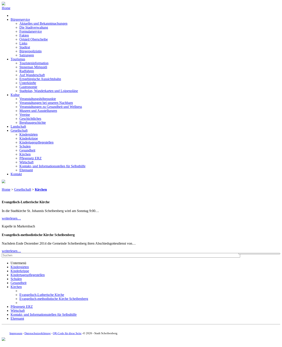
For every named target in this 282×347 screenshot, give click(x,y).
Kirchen (25, 154)
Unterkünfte (27, 83)
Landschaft (18, 126)
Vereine (24, 114)
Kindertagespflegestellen (36, 142)
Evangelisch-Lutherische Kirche (41, 295)
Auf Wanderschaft (32, 75)
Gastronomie (28, 87)
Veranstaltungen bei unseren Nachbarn (46, 103)
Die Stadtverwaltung (33, 27)
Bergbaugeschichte (32, 122)
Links (23, 43)
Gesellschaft (19, 130)
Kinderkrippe (28, 138)
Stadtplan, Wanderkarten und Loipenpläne (48, 91)
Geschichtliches (30, 118)
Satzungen (26, 55)
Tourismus (18, 59)
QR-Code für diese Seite (67, 333)
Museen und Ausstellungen (38, 111)
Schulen (25, 146)
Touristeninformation (33, 63)
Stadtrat (24, 47)
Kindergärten (28, 134)
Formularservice (30, 31)
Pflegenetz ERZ (30, 158)
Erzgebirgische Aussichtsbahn (40, 79)
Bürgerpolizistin (30, 51)
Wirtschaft (26, 162)
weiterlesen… (11, 218)
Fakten (24, 35)
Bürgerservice (20, 19)
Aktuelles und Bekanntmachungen (43, 23)
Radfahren (26, 71)
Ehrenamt (26, 170)
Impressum (15, 333)
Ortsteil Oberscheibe (33, 39)
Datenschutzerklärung (37, 333)
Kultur (15, 95)
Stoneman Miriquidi (33, 67)
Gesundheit (27, 150)
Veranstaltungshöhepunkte (37, 99)
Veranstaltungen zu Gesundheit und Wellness (50, 107)
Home (6, 8)
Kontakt (16, 174)
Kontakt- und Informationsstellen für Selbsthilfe (52, 166)
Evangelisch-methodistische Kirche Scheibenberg (53, 299)
